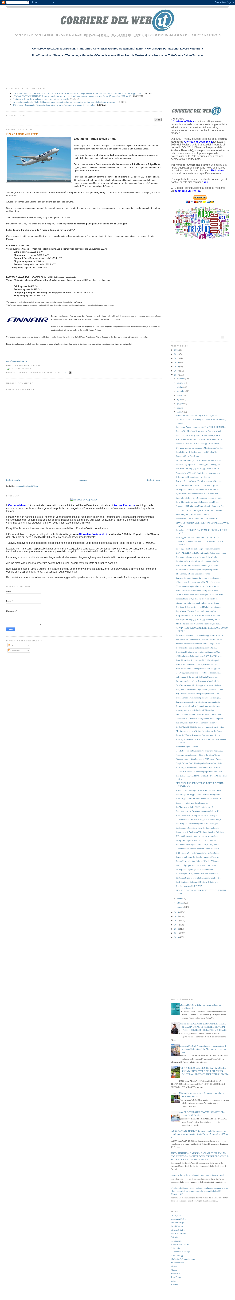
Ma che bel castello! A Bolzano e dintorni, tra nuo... (198, 623)
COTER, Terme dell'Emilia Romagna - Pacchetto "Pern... (200, 594)
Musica (174, 1269)
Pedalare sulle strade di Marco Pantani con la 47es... (198, 561)
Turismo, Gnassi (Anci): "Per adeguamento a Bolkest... (199, 481)
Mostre (174, 1266)
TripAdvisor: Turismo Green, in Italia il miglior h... (197, 611)
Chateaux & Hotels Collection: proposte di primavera (199, 771)
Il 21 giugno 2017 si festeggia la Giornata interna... (198, 852)
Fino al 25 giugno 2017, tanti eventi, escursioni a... (198, 865)
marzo (179, 898)
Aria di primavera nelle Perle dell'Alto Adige (195, 710)
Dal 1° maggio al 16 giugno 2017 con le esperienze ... (199, 435)
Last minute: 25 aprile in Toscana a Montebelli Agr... (198, 681)
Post (12, 645)
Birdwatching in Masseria (187, 746)
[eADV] (222, 337)
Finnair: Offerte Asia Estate (22, 134)
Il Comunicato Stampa (180, 1251)
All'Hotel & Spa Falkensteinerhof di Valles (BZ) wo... (199, 656)
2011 (176, 933)
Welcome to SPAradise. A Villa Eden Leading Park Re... (200, 831)
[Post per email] (69, 372)
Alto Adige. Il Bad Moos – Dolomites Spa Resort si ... (199, 767)
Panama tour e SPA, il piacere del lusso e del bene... (198, 598)
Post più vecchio (154, 479)
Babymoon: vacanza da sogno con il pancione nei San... (200, 689)
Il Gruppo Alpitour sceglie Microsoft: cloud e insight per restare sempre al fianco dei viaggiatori (54, 104)
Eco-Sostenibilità (178, 1233)
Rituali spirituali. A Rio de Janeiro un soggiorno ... (198, 706)
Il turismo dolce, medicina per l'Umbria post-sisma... (198, 607)
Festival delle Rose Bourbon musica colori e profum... (199, 497)
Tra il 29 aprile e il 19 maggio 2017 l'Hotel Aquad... (198, 660)
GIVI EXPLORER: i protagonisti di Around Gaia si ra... (199, 510)
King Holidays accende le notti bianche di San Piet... (198, 615)
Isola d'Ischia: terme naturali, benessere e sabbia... (197, 501)
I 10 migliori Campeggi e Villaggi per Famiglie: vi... (198, 619)
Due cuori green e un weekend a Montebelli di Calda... (199, 447)
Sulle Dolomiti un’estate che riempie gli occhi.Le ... (198, 565)
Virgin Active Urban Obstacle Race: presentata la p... (198, 472)
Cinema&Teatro (178, 1229)
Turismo (174, 1284)
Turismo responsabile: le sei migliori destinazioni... (198, 701)
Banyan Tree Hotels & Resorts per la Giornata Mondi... (199, 431)
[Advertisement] (64, 61)
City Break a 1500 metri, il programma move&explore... (200, 718)
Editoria (174, 1237)
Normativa (175, 1273)
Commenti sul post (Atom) (27, 485)
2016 (176, 912)
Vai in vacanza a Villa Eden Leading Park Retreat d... (199, 590)
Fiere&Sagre (176, 1240)
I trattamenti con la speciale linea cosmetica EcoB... (198, 877)
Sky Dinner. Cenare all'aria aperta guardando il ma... (198, 693)
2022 (176, 354)
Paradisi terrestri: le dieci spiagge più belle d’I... (196, 451)
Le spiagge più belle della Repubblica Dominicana (198, 548)
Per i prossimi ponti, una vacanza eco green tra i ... (197, 840)
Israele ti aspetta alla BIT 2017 (189, 886)
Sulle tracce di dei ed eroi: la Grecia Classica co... (197, 676)
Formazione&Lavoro (180, 1244)
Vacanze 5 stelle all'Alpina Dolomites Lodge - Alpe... (199, 643)
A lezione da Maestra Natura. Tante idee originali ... (198, 485)
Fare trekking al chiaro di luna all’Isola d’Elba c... (197, 861)
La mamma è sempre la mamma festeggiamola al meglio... (200, 635)
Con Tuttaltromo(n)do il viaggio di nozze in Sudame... (199, 685)
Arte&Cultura (177, 1226)
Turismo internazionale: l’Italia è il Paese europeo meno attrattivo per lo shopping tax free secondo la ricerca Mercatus (64, 101)
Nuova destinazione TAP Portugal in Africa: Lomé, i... (199, 819)
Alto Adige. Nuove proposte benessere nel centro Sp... (199, 798)
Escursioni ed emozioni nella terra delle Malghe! (197, 557)
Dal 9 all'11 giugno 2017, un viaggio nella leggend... (199, 464)
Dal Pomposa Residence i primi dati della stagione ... (198, 823)
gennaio (180, 906)
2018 (176, 370)
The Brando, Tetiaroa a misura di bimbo (193, 573)
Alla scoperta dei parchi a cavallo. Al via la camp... (198, 582)
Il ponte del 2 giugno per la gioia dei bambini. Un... (198, 651)
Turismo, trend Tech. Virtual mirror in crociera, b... (197, 722)
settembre (181, 391)
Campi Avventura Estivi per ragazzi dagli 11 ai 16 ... (198, 811)
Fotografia (175, 1247)
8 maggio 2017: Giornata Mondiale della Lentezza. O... (200, 506)
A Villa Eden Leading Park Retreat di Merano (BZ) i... (199, 790)
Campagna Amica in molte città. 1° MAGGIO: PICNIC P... (201, 426)
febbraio (180, 902)
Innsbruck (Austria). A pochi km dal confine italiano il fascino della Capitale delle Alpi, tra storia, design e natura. (202, 1048)
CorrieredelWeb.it (178, 1218)
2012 (176, 928)
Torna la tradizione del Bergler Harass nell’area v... (197, 856)
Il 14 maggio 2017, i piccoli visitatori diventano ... (198, 873)
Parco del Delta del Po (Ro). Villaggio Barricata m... (198, 443)
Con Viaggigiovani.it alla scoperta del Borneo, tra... (198, 672)
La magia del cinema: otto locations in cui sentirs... (198, 489)
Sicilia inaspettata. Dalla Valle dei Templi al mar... (197, 827)
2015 (176, 916)
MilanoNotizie (177, 1262)
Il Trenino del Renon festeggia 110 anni (193, 476)
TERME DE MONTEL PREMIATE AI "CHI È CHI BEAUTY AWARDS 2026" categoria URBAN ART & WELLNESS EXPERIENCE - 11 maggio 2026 (77, 93)
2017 (176, 374)
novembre (181, 382)
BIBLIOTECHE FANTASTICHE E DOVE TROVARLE (199, 439)
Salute (173, 1280)
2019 (176, 366)
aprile (179, 411)
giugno (180, 403)
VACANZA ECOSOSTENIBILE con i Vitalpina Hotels (199, 639)
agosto (180, 395)
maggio (180, 407)
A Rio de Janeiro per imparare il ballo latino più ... (197, 815)
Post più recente (13, 479)
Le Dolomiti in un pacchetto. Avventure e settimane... (199, 460)
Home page (83, 479)
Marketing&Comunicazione (183, 1259)
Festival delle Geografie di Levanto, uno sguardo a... (198, 844)
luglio (179, 399)
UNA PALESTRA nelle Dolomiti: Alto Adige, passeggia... (201, 552)
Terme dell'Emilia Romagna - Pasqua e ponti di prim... (199, 735)
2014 (176, 920)
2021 (176, 358)
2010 (176, 937)
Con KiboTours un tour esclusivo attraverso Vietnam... (199, 750)
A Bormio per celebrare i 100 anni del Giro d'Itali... (198, 754)
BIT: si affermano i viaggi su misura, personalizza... (198, 836)
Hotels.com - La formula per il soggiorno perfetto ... (198, 569)
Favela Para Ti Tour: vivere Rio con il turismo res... (198, 518)
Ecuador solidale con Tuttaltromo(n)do (193, 802)
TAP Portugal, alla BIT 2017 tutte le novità (194, 806)
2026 (176, 349)
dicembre (181, 378)
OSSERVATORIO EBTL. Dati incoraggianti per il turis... (200, 726)
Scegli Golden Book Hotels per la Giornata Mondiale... (199, 763)
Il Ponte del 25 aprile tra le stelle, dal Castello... (196, 647)
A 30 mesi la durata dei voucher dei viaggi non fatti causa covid (40, 99)
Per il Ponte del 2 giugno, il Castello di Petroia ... (197, 881)
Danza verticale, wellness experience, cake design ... (198, 697)
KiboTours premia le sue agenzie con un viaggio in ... (199, 668)
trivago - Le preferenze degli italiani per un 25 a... (197, 602)
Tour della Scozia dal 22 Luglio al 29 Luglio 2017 (197, 415)
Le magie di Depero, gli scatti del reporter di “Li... (197, 869)
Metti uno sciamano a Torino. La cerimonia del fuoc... (199, 731)
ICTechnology (177, 1255)
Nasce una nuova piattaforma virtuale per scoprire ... (198, 586)
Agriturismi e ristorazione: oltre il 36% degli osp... (197, 493)
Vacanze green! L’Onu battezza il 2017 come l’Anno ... (199, 759)
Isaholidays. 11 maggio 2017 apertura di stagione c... (199, 794)
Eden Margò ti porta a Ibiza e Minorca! (193, 514)
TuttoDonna (176, 1277)
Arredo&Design (177, 1222)
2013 (176, 924)
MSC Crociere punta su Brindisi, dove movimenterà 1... (200, 714)
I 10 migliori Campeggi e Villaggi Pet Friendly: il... (198, 468)
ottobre (180, 386)
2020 (176, 362)
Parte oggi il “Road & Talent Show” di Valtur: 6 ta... (198, 537)
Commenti (15, 650)
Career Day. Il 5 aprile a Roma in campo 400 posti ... (198, 848)
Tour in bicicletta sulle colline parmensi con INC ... (198, 664)
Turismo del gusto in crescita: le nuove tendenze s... (198, 577)
